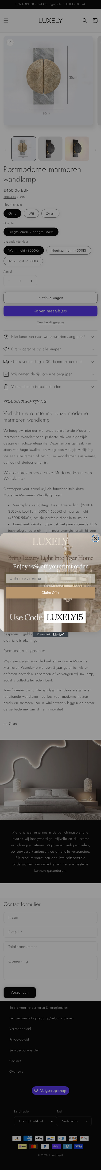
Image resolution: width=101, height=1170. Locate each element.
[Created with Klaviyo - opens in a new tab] (51, 634)
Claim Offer (50, 593)
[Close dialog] (95, 538)
